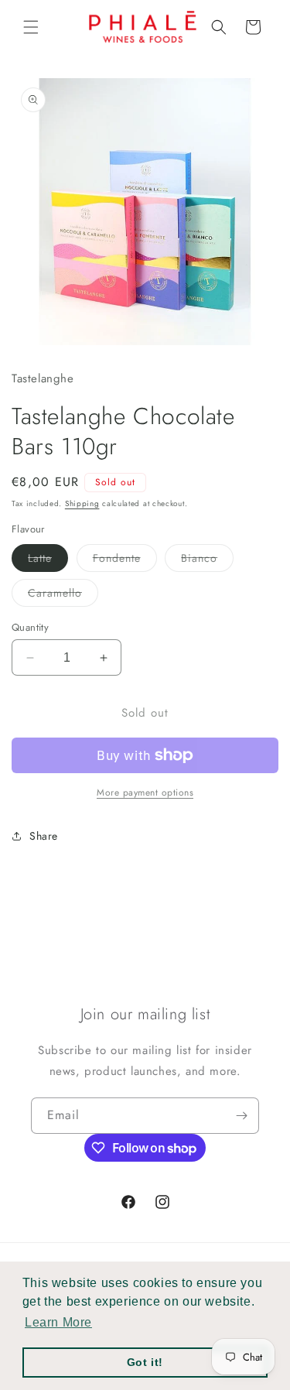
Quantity (30, 627)
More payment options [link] (145, 792)
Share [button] (43, 836)
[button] (31, 27)
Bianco (207, 560)
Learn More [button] (58, 1322)
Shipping (82, 503)
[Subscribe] (241, 1115)
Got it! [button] (145, 1362)
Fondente (125, 560)
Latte (48, 560)
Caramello (63, 595)
